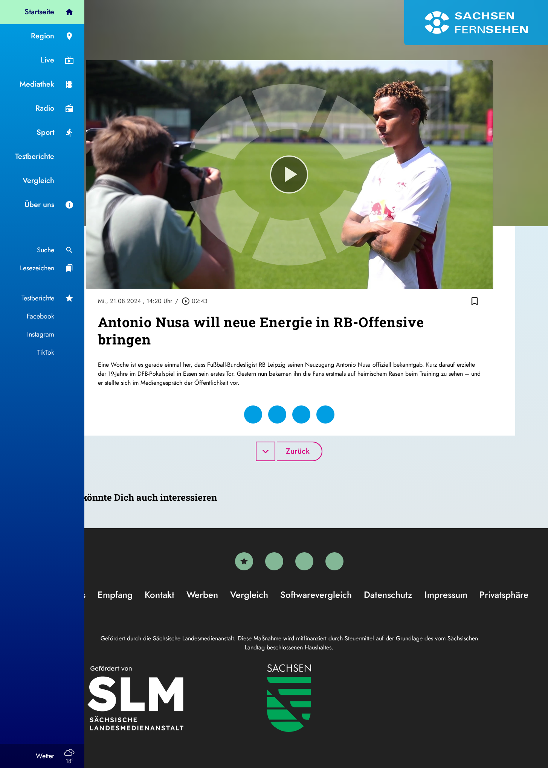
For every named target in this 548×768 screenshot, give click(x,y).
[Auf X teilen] (277, 414)
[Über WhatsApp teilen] (301, 414)
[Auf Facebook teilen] (253, 414)
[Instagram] (304, 561)
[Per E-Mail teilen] (325, 414)
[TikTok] (334, 561)
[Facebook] (274, 561)
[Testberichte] (244, 561)
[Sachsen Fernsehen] (476, 22)
